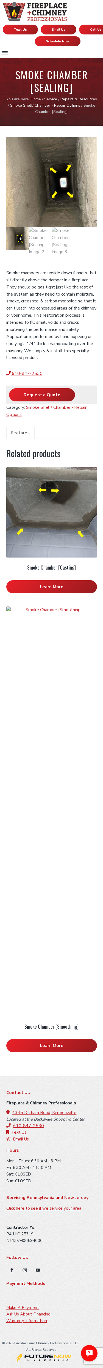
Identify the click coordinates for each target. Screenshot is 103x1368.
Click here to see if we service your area (43, 1208)
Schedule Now (57, 41)
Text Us (20, 29)
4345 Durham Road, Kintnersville (44, 1113)
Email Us (58, 29)
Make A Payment (22, 1307)
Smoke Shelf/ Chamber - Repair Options (45, 105)
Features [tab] (20, 433)
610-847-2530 (27, 374)
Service (50, 99)
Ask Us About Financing (28, 1314)
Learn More (51, 587)
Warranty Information (26, 1320)
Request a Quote (42, 395)
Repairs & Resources (78, 99)
